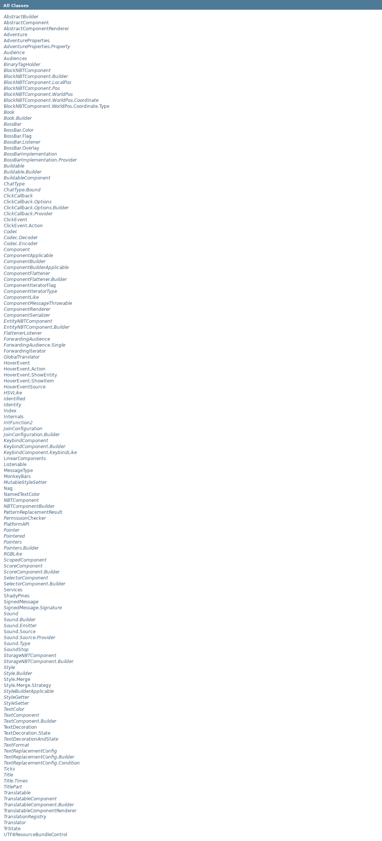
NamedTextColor (22, 494)
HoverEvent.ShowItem (29, 381)
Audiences (15, 58)
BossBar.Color (19, 130)
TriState (12, 828)
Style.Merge (17, 679)
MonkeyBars (17, 476)
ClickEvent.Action (23, 225)
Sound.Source (19, 631)
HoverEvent (17, 363)
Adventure (15, 34)
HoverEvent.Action (25, 369)
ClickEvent (15, 219)
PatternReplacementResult (33, 512)
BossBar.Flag (18, 136)
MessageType (18, 470)
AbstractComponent (26, 22)
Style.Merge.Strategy (27, 685)
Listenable (15, 464)
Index (10, 410)
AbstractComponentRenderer (36, 28)
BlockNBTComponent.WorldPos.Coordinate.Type (56, 106)
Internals (14, 416)
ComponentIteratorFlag (30, 285)
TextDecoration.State (27, 733)
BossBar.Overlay (21, 148)
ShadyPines (16, 595)
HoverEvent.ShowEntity (30, 375)
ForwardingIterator (25, 351)
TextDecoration (20, 727)
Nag (8, 488)
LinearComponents (25, 458)
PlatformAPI (16, 524)
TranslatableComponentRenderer (40, 810)
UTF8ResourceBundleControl (35, 834)
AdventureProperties (27, 40)
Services (13, 590)
